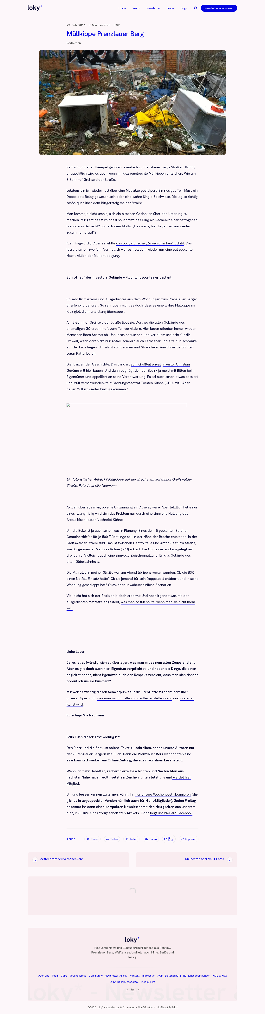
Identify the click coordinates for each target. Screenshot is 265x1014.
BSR (117, 25)
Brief (174, 1007)
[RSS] (137, 989)
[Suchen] (195, 8)
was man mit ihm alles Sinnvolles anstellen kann (134, 698)
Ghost (164, 1007)
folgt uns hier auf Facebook (171, 813)
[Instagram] (127, 989)
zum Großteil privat (146, 364)
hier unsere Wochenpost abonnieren (163, 794)
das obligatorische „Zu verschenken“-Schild (150, 243)
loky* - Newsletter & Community (117, 1007)
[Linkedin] (132, 989)
